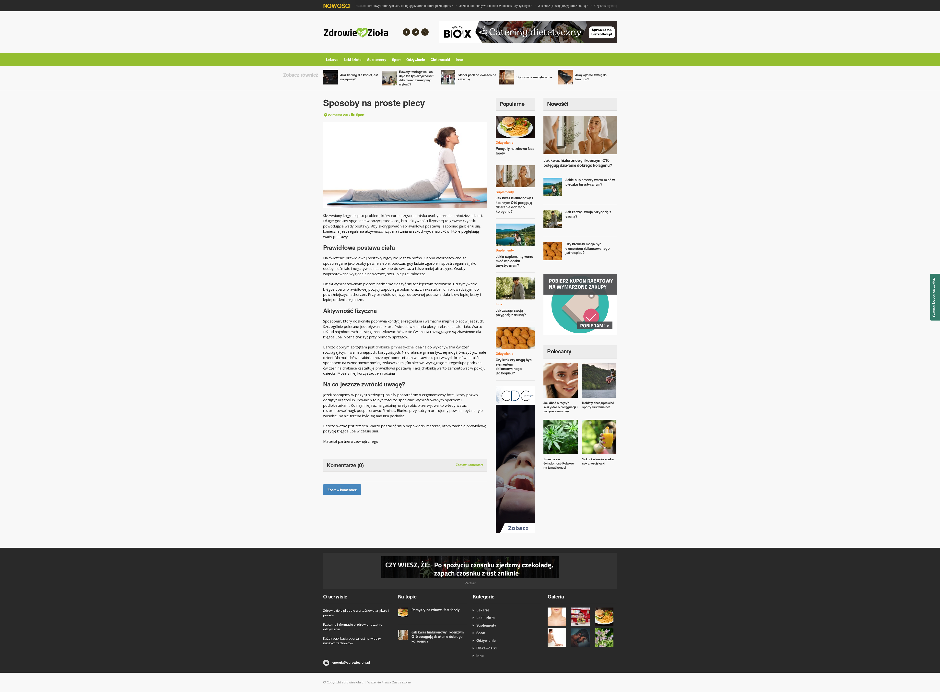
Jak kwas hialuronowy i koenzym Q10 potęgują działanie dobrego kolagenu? (387, 5)
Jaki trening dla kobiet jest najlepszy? (359, 76)
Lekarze (332, 59)
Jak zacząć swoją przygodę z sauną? (548, 5)
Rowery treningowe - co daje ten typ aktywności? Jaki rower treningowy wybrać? (416, 77)
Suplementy (376, 59)
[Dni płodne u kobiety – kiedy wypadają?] (558, 637)
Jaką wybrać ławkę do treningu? (591, 76)
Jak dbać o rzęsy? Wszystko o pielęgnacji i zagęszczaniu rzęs (560, 406)
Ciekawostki (440, 59)
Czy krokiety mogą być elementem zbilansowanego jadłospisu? (514, 366)
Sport (396, 59)
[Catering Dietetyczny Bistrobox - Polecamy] (528, 31)
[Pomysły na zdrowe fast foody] (605, 617)
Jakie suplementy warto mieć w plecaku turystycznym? (481, 5)
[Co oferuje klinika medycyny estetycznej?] (558, 617)
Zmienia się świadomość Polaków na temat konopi (558, 463)
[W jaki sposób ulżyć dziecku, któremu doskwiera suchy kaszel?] (582, 617)
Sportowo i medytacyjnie (534, 77)
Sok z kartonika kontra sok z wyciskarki (597, 461)
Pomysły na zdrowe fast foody (515, 150)
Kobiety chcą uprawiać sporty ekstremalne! (598, 404)
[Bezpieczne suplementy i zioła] (605, 637)
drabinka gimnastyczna (395, 347)
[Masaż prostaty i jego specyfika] (582, 637)
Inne (459, 59)
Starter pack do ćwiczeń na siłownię (477, 76)
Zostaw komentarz (469, 465)
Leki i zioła (352, 59)
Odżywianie (415, 59)
